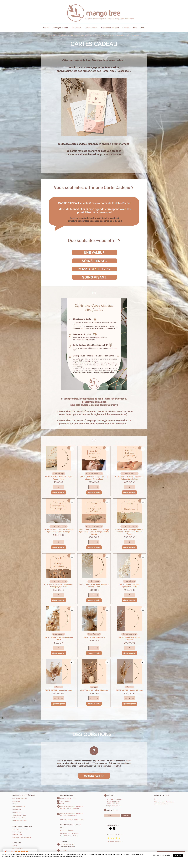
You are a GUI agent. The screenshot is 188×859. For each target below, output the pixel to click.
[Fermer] (185, 855)
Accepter (178, 855)
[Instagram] (110, 828)
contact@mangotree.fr (68, 846)
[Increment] (62, 487)
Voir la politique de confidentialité (71, 856)
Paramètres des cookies (161, 855)
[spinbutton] (58, 487)
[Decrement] (54, 487)
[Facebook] (114, 828)
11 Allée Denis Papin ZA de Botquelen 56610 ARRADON (115, 801)
